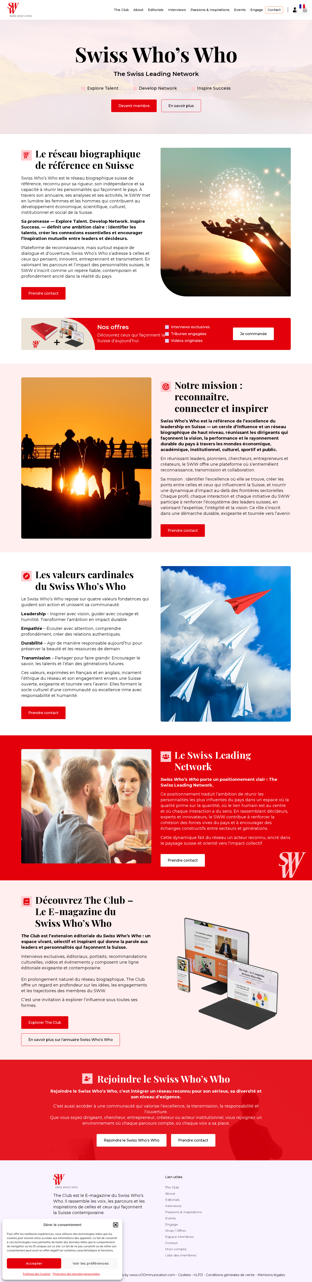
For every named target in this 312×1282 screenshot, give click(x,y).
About (138, 10)
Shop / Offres (175, 1230)
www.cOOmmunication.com (152, 1275)
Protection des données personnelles (76, 1274)
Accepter (34, 1263)
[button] (115, 1225)
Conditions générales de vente (230, 1275)
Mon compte (176, 1249)
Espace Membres (179, 1237)
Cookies (184, 1275)
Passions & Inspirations (210, 10)
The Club (121, 10)
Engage (256, 10)
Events (240, 10)
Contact (274, 10)
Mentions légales (271, 1275)
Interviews (177, 10)
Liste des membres (180, 1255)
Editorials (156, 10)
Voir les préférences (91, 1263)
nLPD (198, 1275)
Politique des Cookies (36, 1274)
